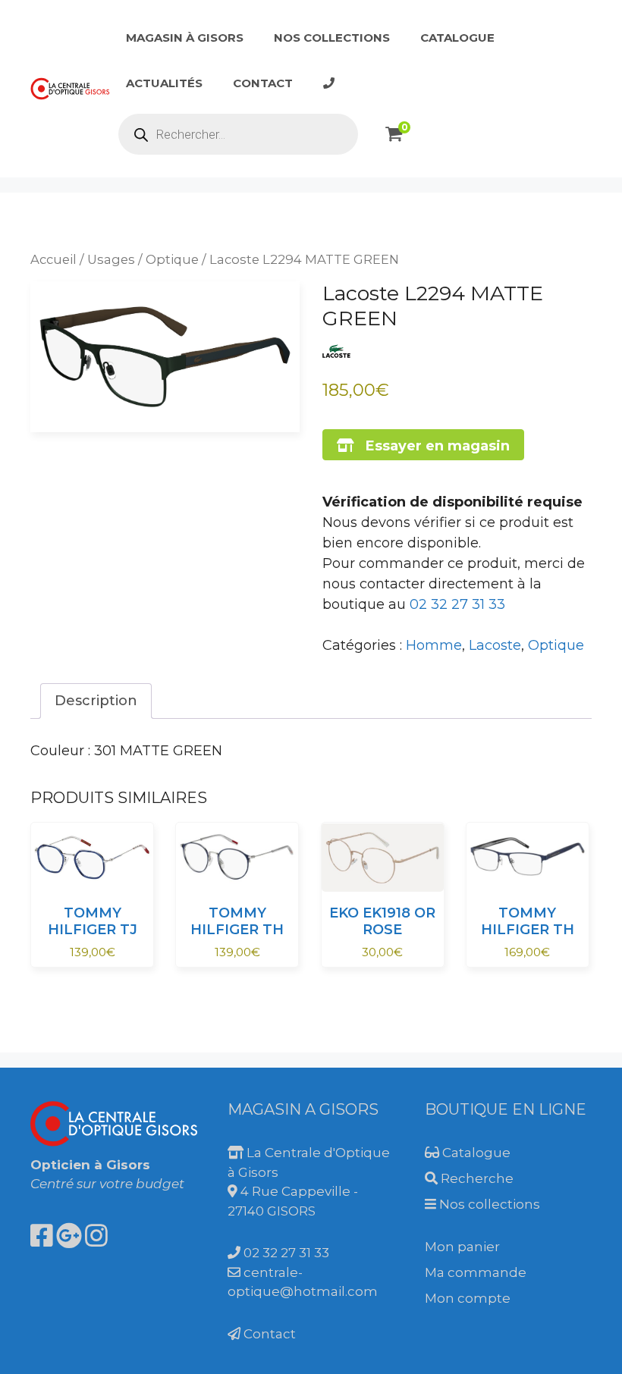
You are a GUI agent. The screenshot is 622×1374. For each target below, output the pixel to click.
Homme (434, 645)
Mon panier (462, 1246)
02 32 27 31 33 (457, 604)
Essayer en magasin (432, 446)
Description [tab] (96, 700)
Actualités (164, 83)
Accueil (53, 259)
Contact (263, 83)
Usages (111, 259)
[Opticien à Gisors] (70, 88)
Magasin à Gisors (184, 37)
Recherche (476, 1178)
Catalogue (457, 37)
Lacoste (495, 645)
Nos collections (332, 37)
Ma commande (475, 1272)
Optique (172, 259)
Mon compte (467, 1298)
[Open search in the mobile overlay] (238, 134)
